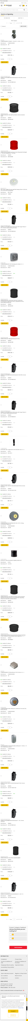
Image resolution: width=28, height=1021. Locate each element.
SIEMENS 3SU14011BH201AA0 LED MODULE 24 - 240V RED (12, 894)
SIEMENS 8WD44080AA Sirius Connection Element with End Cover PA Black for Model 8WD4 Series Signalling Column (13, 635)
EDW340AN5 (3, 707)
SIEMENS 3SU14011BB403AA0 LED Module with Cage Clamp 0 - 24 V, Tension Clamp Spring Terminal (14, 413)
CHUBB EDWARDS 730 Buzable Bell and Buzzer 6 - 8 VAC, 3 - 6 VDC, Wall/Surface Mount (14, 746)
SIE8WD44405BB (4, 337)
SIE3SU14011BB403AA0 (5, 411)
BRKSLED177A (3, 188)
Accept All (13, 1011)
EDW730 (2, 744)
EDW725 (2, 671)
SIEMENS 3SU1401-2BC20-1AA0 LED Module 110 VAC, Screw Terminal (13, 486)
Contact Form (4, 978)
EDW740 (2, 40)
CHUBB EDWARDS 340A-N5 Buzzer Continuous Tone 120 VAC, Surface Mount (13, 709)
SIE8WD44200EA (4, 113)
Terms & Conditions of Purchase (20, 962)
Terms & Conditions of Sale (6, 962)
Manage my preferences (13, 1015)
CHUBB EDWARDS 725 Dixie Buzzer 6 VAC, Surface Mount (13, 672)
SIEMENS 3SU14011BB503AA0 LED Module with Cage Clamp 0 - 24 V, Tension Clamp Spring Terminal (14, 227)
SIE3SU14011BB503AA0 (5, 225)
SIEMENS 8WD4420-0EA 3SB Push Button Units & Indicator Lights (13, 115)
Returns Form (18, 975)
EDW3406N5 (3, 522)
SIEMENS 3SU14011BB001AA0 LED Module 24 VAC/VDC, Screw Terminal (13, 375)
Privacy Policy (18, 959)
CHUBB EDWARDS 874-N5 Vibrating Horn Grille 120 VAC (12, 264)
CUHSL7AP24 (3, 559)
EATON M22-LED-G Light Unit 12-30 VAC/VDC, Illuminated (13, 449)
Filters (6, 18)
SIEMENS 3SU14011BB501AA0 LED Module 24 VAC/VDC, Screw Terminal (13, 78)
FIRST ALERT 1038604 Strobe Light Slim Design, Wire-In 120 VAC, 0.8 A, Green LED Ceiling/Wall (14, 190)
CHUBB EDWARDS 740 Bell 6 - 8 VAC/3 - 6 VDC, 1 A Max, (12, 41)
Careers (17, 978)
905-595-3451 (12, 987)
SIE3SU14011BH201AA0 (5, 892)
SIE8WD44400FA (4, 299)
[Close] (24, 996)
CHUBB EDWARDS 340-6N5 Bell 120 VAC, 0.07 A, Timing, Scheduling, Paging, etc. (12, 524)
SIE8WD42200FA (4, 856)
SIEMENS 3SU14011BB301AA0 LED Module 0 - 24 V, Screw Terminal (12, 821)
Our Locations (4, 975)
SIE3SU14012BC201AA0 (5, 484)
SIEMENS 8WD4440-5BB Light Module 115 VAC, (10, 338)
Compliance (4, 959)
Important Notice (19, 965)
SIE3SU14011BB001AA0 (5, 373)
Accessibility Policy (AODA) (7, 967)
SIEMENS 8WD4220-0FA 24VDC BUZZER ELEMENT (10, 857)
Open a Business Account (7, 973)
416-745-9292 (5, 1)
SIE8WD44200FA (4, 595)
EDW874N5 (3, 262)
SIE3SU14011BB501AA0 (5, 76)
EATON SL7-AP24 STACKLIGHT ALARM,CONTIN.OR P (11, 560)
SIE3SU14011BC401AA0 (5, 782)
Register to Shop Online (21, 973)
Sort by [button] (20, 18)
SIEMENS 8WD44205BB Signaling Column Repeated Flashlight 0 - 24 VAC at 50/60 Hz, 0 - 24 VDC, (14, 153)
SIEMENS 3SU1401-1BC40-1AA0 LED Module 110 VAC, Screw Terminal (13, 784)
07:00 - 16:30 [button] (23, 2)
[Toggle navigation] (2, 5)
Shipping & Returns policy (7, 965)
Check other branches (6, 52)
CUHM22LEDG (4, 448)
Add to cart (4, 62)
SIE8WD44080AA (4, 633)
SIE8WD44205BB (4, 151)
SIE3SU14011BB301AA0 (5, 819)
